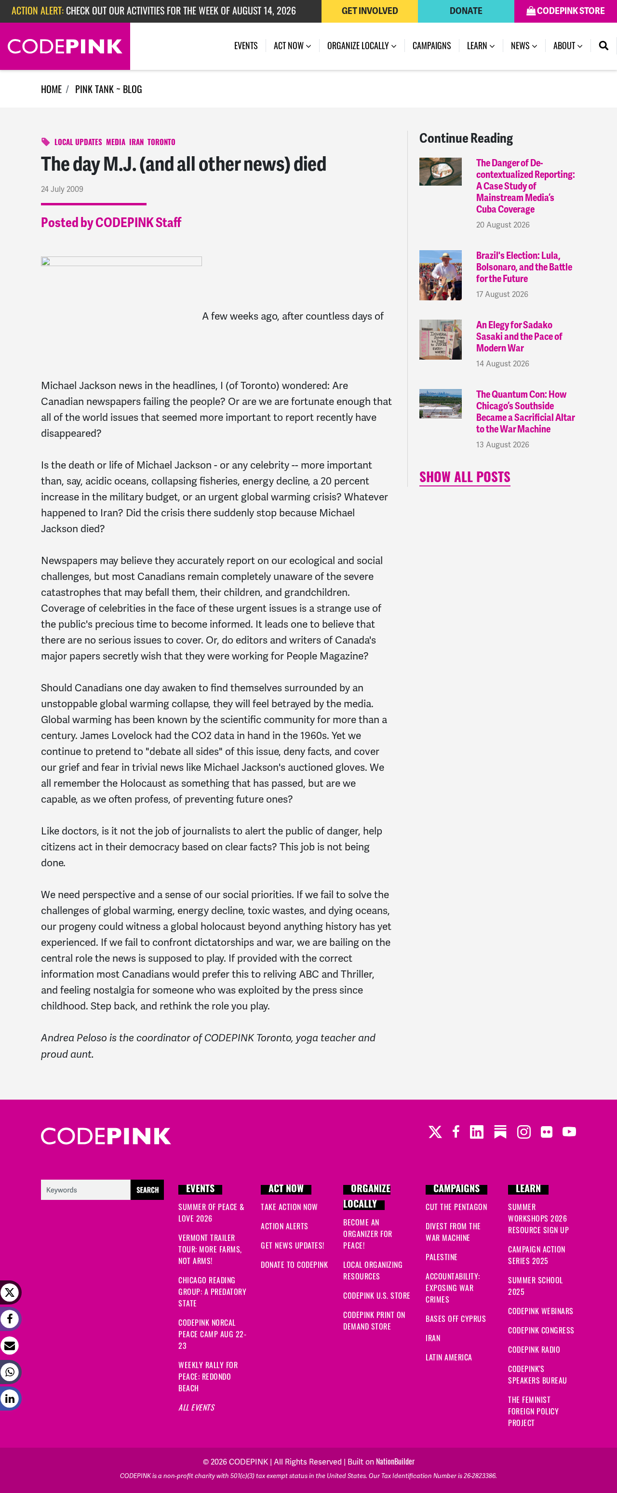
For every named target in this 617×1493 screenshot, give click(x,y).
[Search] (604, 45)
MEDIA (115, 143)
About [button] (565, 45)
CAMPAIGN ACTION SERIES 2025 (536, 1254)
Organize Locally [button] (359, 45)
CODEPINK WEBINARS (541, 1311)
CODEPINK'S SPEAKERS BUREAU (537, 1374)
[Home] (65, 46)
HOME (51, 88)
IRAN (136, 143)
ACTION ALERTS (284, 1226)
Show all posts (464, 478)
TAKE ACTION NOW (289, 1206)
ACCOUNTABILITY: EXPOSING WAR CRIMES (453, 1287)
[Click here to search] (102, 1188)
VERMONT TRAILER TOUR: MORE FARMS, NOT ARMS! (210, 1249)
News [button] (528, 45)
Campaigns (432, 45)
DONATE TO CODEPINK (294, 1264)
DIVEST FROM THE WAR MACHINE (453, 1231)
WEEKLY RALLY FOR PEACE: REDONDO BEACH (208, 1376)
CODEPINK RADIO (534, 1349)
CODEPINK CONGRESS (541, 1330)
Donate (466, 11)
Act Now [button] (290, 45)
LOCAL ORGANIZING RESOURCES (372, 1270)
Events (246, 45)
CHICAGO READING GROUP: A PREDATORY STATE (212, 1291)
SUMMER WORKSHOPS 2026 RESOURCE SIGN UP (538, 1218)
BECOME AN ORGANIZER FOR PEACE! (367, 1233)
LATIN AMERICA (449, 1357)
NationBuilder (395, 1461)
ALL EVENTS (196, 1407)
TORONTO (161, 143)
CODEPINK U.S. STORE (377, 1295)
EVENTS (200, 1190)
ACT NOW (286, 1190)
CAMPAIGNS (456, 1190)
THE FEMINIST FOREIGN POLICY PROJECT (533, 1411)
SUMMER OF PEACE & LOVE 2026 (211, 1212)
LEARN (528, 1190)
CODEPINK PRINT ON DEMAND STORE (374, 1320)
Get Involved (370, 11)
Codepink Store (570, 11)
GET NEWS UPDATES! (292, 1245)
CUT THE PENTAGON (456, 1206)
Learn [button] (478, 45)
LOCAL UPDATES (78, 143)
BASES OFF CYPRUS (456, 1318)
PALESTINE (442, 1257)
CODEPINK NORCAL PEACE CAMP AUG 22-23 (212, 1334)
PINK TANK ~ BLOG (108, 88)
